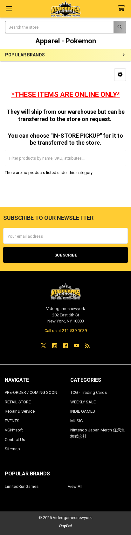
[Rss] (87, 345)
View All (75, 486)
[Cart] (122, 8)
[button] (120, 74)
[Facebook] (65, 345)
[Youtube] (76, 345)
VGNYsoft (14, 430)
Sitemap (12, 448)
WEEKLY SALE (83, 402)
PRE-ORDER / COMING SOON (31, 392)
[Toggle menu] (8, 9)
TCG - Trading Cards (88, 392)
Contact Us (15, 439)
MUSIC (76, 420)
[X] (43, 345)
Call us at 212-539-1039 (66, 330)
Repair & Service (20, 411)
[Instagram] (54, 345)
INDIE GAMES (82, 411)
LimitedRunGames (21, 486)
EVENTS (12, 420)
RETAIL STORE (18, 402)
